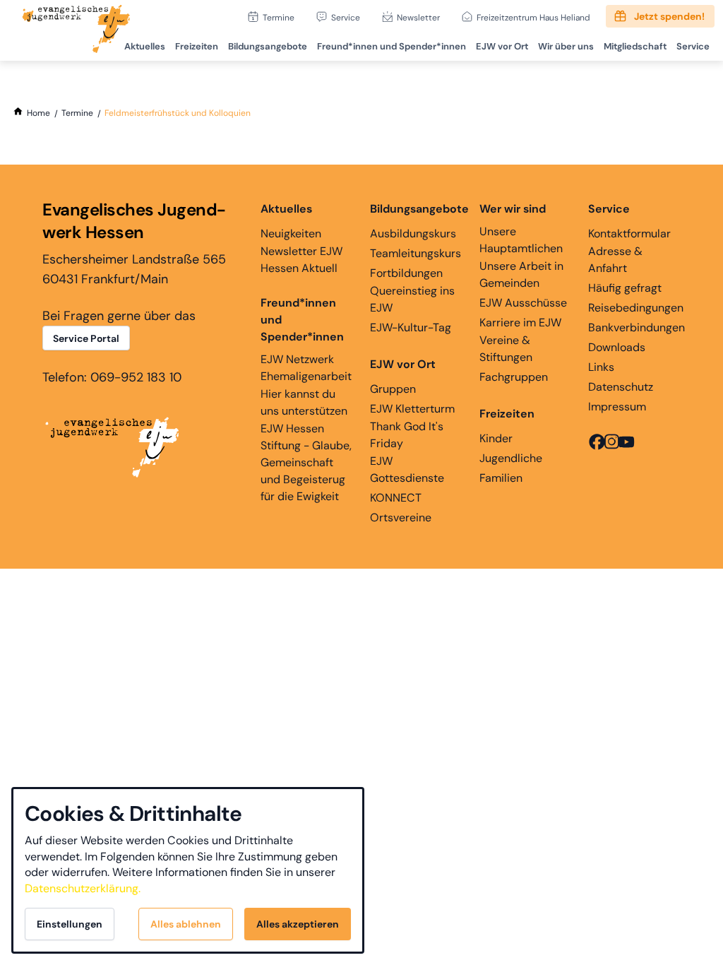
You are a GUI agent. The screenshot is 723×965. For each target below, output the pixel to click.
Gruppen (393, 388)
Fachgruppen (513, 376)
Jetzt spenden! (669, 16)
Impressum (617, 406)
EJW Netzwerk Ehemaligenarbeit (306, 368)
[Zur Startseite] (76, 30)
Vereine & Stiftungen (505, 349)
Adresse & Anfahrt (615, 260)
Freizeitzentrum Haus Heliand (533, 17)
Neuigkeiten (291, 233)
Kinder (496, 438)
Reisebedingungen (635, 307)
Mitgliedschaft (635, 46)
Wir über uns (566, 46)
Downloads (616, 347)
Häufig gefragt (625, 287)
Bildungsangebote (267, 46)
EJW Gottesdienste (407, 469)
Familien (500, 477)
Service (345, 17)
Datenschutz (620, 386)
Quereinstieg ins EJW (412, 299)
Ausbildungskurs (413, 233)
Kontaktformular (629, 233)
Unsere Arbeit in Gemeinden (521, 274)
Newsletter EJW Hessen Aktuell (301, 260)
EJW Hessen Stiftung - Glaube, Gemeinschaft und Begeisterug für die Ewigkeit (306, 462)
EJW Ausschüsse (523, 302)
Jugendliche (510, 458)
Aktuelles (144, 46)
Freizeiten (196, 46)
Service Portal (86, 338)
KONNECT (396, 497)
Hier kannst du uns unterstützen (304, 402)
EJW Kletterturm (412, 408)
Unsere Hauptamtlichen (521, 240)
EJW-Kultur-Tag (410, 327)
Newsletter (418, 17)
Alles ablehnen (185, 924)
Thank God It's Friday (406, 435)
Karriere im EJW (520, 322)
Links (601, 367)
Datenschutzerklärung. (83, 888)
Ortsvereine (400, 517)
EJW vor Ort (502, 46)
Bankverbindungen (636, 327)
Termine (278, 17)
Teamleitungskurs (415, 253)
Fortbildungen (406, 273)
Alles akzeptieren (297, 924)
